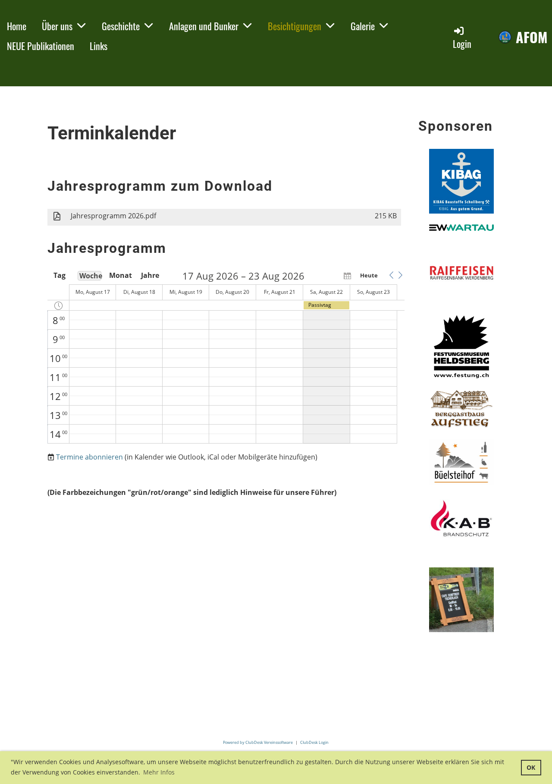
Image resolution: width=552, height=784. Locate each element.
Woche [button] (90, 275)
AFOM (532, 37)
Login (462, 43)
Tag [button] (59, 275)
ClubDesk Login (314, 742)
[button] (391, 275)
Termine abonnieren (89, 457)
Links (98, 46)
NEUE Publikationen (40, 46)
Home (16, 26)
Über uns (57, 26)
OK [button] (531, 767)
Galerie (363, 26)
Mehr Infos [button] (159, 772)
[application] (226, 357)
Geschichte (121, 26)
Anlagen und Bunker (203, 26)
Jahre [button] (150, 275)
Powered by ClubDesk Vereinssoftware (258, 742)
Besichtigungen (294, 26)
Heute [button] (369, 275)
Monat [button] (120, 275)
